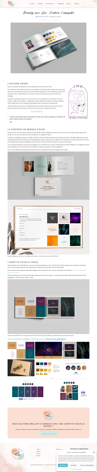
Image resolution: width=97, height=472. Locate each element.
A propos (40, 3)
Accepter (63, 465)
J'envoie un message (48, 433)
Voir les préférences (87, 465)
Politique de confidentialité (76, 469)
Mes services (49, 3)
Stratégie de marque (55, 16)
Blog (68, 3)
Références (58, 449)
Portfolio (61, 3)
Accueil (32, 3)
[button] (94, 452)
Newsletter (38, 455)
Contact (76, 3)
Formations (38, 451)
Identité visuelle (43, 16)
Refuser (73, 465)
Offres (38, 449)
